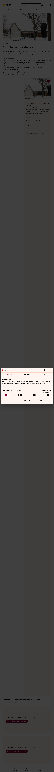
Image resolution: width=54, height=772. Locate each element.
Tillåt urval (27, 400)
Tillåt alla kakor (44, 400)
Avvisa (10, 400)
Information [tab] (27, 374)
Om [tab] (44, 374)
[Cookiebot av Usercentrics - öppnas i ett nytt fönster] (46, 370)
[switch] (20, 395)
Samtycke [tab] (9, 374)
